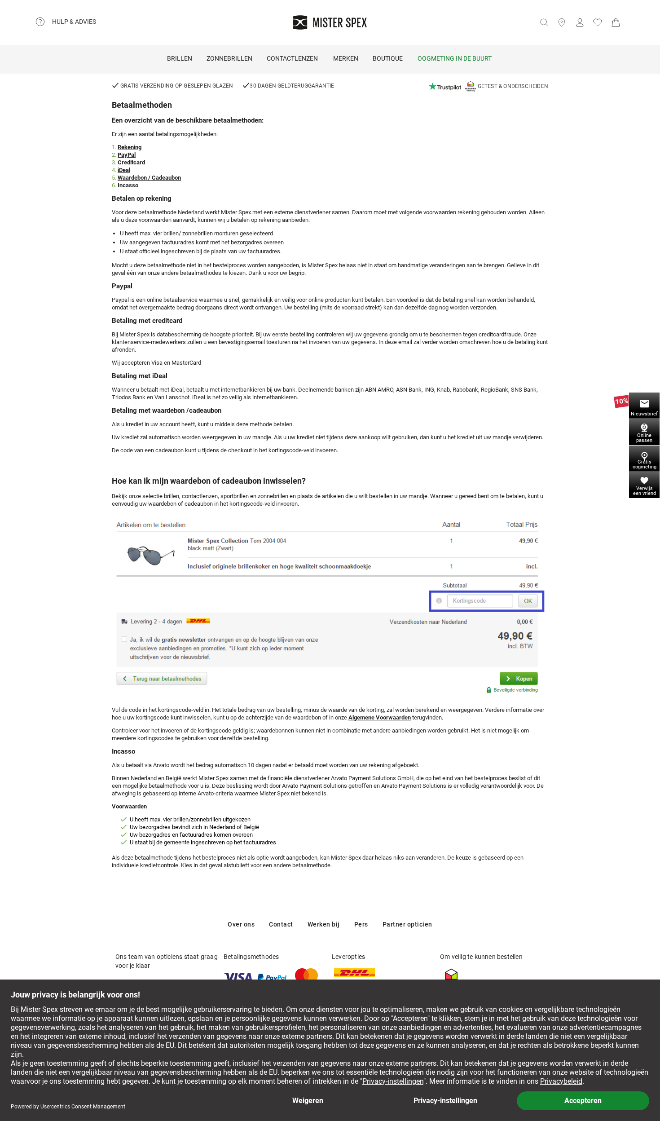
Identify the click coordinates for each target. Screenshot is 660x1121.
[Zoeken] (544, 22)
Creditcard (131, 162)
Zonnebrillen (229, 58)
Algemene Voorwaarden (379, 717)
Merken (345, 58)
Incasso (128, 185)
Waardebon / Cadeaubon (149, 177)
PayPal (127, 154)
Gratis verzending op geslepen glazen (176, 86)
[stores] (562, 22)
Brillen (179, 58)
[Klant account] (580, 22)
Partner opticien (407, 924)
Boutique (388, 58)
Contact (281, 924)
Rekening (129, 147)
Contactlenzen (292, 58)
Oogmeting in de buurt (455, 58)
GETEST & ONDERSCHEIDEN (513, 86)
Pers (361, 924)
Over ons (241, 924)
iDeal (124, 170)
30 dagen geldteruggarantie (292, 86)
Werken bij (324, 924)
